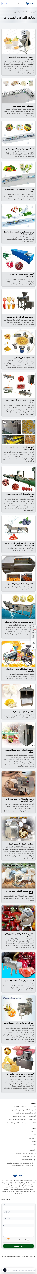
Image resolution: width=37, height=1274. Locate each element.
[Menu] (19, 3)
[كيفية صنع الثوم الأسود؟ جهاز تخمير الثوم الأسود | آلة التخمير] (18, 784)
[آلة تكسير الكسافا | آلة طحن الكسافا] (18, 828)
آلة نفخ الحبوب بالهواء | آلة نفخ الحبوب (24, 1106)
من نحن (33, 1131)
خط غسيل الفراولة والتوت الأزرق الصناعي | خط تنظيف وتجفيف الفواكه (19, 544)
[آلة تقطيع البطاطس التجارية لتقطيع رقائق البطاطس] (18, 918)
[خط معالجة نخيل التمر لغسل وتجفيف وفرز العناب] (18, 479)
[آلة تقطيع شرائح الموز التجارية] (18, 696)
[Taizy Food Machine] (30, 3)
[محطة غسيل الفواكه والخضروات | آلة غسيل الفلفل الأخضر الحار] (18, 216)
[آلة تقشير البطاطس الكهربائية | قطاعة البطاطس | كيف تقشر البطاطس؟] (18, 1059)
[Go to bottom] (33, 647)
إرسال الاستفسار (18, 1246)
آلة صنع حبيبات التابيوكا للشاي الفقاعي (24, 1116)
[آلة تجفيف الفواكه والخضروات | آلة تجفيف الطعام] (18, 735)
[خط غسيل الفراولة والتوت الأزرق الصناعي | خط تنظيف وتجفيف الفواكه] (18, 528)
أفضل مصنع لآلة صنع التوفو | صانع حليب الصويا (22, 1110)
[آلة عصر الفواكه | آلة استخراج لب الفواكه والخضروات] (18, 654)
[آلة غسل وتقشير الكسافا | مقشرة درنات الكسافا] (18, 875)
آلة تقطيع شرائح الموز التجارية (23, 712)
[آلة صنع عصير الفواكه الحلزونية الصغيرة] (18, 301)
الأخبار (34, 1135)
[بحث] (11, 3)
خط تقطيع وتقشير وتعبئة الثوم (23, 106)
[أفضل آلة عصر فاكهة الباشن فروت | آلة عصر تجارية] (18, 1008)
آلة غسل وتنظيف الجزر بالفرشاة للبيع (21, 584)
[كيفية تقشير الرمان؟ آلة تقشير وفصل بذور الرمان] (18, 965)
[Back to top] (33, 626)
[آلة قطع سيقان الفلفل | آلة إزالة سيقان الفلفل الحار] (18, 259)
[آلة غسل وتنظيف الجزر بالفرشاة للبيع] (18, 568)
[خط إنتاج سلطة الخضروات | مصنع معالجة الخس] (18, 174)
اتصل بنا (33, 1144)
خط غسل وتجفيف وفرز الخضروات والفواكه (19, 149)
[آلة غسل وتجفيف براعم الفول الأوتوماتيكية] (18, 607)
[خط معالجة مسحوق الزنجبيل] (18, 342)
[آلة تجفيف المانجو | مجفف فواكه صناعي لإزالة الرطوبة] (18, 432)
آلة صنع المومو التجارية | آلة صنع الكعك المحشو (22, 1119)
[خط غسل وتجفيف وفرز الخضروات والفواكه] (18, 133)
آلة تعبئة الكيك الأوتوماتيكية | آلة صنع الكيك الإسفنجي (20, 1123)
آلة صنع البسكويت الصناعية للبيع (26, 1113)
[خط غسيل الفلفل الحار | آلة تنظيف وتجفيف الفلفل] (18, 385)
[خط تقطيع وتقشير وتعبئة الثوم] (18, 90)
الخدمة (34, 1141)
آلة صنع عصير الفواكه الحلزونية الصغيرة (20, 317)
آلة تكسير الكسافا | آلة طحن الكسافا (21, 844)
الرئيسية (33, 12)
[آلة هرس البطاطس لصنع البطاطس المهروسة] (18, 41)
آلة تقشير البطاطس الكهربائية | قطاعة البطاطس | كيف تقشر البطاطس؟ (20, 1075)
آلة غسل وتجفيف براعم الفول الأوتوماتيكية (19, 622)
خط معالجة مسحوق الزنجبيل (24, 358)
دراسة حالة (32, 1138)
